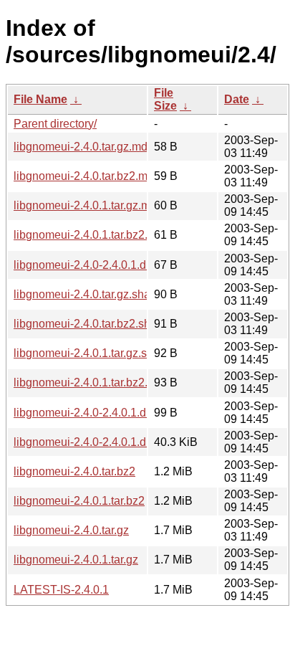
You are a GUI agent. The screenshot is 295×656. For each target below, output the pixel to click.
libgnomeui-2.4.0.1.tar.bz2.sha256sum (110, 382)
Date (236, 99)
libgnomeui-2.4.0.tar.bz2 (74, 471)
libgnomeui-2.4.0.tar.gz (71, 530)
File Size (165, 99)
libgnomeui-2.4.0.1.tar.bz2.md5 (92, 235)
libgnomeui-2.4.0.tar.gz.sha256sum (102, 294)
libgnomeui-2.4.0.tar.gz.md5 (84, 147)
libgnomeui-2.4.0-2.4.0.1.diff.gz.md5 (104, 265)
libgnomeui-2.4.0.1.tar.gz (76, 559)
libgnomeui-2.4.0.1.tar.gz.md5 (88, 205)
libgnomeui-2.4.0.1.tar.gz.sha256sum (107, 353)
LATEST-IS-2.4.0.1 (61, 590)
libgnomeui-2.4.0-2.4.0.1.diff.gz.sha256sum (123, 413)
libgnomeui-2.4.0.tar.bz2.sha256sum (106, 324)
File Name (40, 99)
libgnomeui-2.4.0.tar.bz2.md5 (87, 176)
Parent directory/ (55, 124)
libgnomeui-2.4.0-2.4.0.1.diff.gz (92, 442)
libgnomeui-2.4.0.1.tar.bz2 (79, 501)
